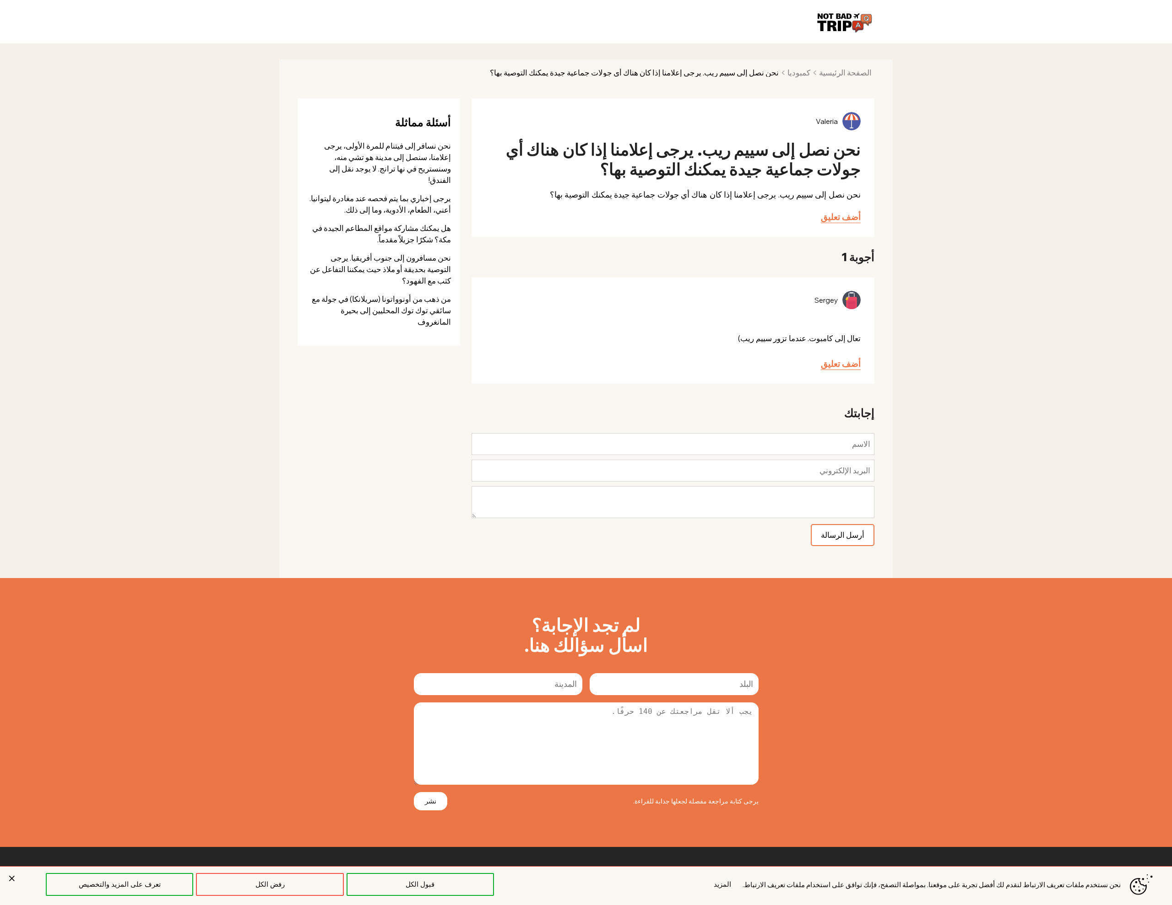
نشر (430, 801)
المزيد (722, 884)
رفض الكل (270, 884)
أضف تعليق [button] (841, 216)
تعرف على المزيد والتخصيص (120, 884)
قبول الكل (420, 884)
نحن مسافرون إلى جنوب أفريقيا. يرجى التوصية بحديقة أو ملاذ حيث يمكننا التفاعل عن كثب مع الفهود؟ (380, 269)
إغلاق (12, 878)
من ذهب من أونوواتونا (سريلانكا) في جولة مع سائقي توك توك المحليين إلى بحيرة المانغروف (381, 310)
